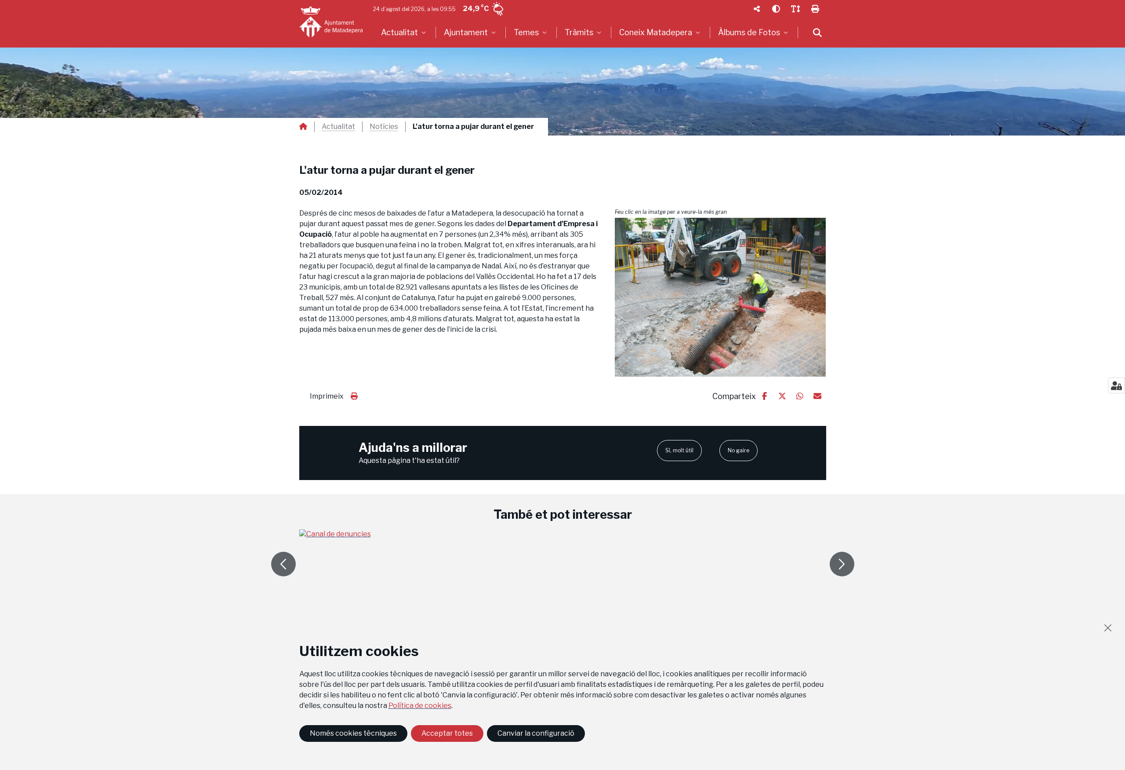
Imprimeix (327, 396)
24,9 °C (476, 8)
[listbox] (404, 32)
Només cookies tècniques (353, 733)
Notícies (384, 126)
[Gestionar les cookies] (1116, 385)
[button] (720, 297)
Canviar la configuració (535, 733)
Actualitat (338, 126)
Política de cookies (419, 705)
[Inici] (331, 22)
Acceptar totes (447, 733)
